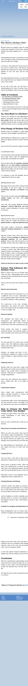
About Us (18, 596)
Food (21, 6)
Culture (21, 4)
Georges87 (19, 44)
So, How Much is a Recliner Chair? (12, 96)
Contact (3, 597)
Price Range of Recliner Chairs (11, 98)
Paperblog (8, 5)
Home (3, 1)
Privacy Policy (19, 599)
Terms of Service (19, 597)
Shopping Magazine (7, 36)
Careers (3, 599)
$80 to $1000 (5, 120)
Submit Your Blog (11, 1)
